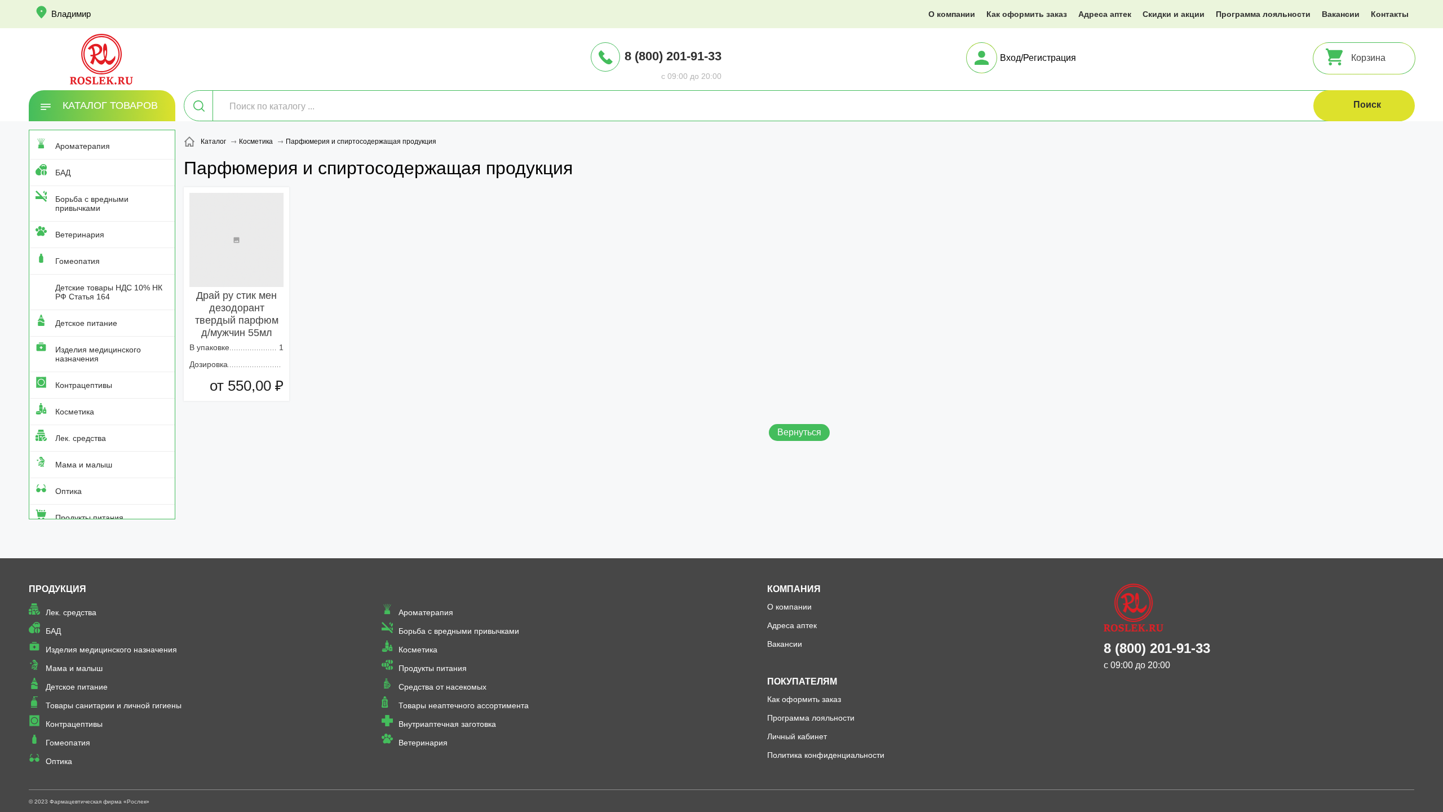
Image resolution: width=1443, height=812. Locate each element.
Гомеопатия (77, 261)
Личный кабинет (797, 736)
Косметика (74, 411)
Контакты (1390, 14)
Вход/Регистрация (1038, 58)
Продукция (57, 589)
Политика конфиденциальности (825, 755)
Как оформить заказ (1026, 14)
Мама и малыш (83, 464)
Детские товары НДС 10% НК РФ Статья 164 (108, 292)
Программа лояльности (1263, 14)
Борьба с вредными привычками (92, 204)
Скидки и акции (1174, 14)
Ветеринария (79, 234)
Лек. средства (80, 438)
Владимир (71, 14)
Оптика (68, 491)
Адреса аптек (1104, 14)
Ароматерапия (82, 146)
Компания (794, 589)
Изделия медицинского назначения (98, 354)
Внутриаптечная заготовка (447, 724)
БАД (62, 172)
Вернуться (799, 432)
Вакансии (1341, 14)
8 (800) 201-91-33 (673, 56)
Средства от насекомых (442, 686)
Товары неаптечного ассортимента (464, 705)
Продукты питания (89, 517)
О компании (951, 14)
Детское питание (86, 323)
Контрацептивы (83, 385)
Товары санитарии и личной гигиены (114, 705)
